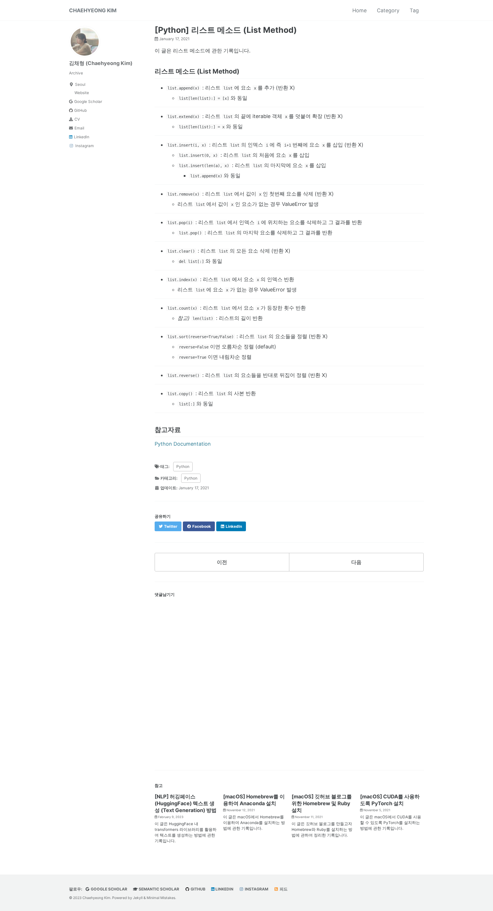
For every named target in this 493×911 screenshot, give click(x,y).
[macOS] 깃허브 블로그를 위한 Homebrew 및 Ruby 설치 (322, 803)
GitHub (197, 889)
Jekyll (138, 898)
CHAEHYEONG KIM (92, 10)
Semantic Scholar (158, 889)
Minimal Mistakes (161, 898)
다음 (356, 562)
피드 (283, 889)
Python (182, 466)
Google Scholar (108, 889)
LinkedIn (224, 889)
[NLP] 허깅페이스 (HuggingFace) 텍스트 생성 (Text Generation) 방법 (186, 803)
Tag (414, 10)
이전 (222, 562)
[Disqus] (289, 679)
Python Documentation (183, 444)
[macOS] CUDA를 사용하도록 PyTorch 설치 (390, 800)
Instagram (256, 889)
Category (388, 10)
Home (359, 10)
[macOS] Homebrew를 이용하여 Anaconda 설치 (254, 800)
